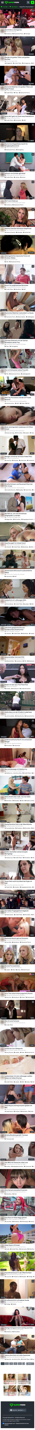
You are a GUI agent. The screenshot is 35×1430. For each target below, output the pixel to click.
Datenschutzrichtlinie (21, 1419)
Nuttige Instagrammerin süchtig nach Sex (19, 1328)
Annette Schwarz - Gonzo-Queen (15, 488)
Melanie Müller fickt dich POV (14, 657)
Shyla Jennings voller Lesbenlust (15, 431)
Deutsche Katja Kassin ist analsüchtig (16, 1109)
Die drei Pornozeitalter (12, 966)
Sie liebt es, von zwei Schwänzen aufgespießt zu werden (16, 514)
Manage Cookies (12, 1421)
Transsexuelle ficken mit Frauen (15, 1137)
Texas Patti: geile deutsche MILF (15, 885)
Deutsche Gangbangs (12, 147)
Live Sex (5, 7)
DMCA (17, 1421)
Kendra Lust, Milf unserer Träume (15, 855)
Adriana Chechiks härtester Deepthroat (18, 228)
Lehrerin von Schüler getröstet (15, 173)
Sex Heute (15, 7)
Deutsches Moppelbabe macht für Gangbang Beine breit (16, 145)
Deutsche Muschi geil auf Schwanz (16, 938)
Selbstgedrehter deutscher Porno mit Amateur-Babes (17, 257)
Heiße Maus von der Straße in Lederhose (18, 712)
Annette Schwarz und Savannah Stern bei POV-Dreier (18, 485)
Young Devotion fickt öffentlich (14, 826)
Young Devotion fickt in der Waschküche (18, 824)
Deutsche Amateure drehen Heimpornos (16, 315)
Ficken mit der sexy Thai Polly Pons (16, 685)
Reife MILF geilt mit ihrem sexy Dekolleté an (19, 116)
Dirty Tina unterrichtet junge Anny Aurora (18, 993)
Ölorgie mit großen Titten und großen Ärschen (17, 58)
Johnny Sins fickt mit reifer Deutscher (17, 1355)
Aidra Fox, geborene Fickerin (13, 743)
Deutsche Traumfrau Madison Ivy (15, 771)
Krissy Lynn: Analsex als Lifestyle (15, 574)
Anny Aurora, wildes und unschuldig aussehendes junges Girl (16, 1050)
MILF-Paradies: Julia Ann (13, 631)
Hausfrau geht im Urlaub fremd (15, 543)
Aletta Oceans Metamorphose (14, 912)
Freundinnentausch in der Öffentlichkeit (18, 1273)
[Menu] (2, 2)
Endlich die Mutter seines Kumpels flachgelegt (16, 853)
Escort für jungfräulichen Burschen (16, 285)
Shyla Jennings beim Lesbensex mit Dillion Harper (19, 428)
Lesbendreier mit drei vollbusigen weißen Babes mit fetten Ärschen (18, 1077)
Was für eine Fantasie (12, 1021)
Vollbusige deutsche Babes (13, 90)
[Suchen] (28, 2)
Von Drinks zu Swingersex (13, 30)
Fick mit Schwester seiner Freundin (16, 370)
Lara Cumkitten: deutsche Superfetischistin (16, 714)
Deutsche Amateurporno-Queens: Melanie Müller (16, 659)
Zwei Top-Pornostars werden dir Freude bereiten (18, 398)
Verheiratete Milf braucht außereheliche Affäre (18, 572)
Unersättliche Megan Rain (13, 517)
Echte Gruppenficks (11, 61)
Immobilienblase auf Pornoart (14, 1302)
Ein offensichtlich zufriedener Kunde (17, 1300)
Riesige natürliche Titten (13, 118)
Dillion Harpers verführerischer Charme (16, 1023)
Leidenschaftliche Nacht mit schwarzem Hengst (18, 741)
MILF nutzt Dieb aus (11, 201)
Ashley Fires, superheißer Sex (14, 798)
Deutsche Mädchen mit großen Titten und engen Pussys (19, 88)
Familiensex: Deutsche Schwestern (16, 372)
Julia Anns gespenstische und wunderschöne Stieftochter (15, 629)
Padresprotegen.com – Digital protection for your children (16, 1424)
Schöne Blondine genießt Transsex (16, 1135)
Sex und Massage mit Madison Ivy (16, 769)
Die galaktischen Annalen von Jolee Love (16, 1164)
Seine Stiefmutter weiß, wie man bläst (17, 797)
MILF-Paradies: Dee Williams (13, 967)
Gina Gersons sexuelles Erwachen (16, 1190)
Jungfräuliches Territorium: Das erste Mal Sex (16, 287)
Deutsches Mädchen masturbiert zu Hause (19, 313)
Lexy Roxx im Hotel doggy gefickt (16, 1218)
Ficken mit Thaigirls (11, 686)
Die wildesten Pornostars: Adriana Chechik (16, 230)
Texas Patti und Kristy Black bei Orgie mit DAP (18, 882)
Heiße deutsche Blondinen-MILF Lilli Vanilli (16, 545)
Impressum (12, 1419)
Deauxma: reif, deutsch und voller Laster (16, 1357)
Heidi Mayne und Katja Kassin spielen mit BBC (18, 1106)
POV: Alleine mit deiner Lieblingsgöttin (16, 401)
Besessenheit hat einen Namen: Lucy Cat (16, 1274)
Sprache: (17, 1410)
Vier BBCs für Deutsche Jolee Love (16, 1162)
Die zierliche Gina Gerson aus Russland (16, 1192)
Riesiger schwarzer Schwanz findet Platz (18, 457)
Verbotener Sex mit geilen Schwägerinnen (16, 344)
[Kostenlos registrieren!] (32, 2)
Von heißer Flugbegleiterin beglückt (17, 911)
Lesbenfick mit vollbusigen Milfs (15, 600)
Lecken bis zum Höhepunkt (14, 1049)
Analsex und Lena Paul (12, 458)
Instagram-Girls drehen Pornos (14, 1329)
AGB (8, 1419)
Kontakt (4, 1419)
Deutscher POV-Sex (11, 259)
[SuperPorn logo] (12, 3)
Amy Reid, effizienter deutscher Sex (16, 940)
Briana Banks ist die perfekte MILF (15, 602)
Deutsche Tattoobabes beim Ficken (15, 202)
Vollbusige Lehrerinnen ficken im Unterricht (16, 175)
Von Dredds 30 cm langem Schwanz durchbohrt (16, 1247)
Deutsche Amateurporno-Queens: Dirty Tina (16, 995)
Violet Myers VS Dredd (12, 1245)
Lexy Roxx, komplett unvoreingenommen (16, 1219)
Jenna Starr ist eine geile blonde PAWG (16, 1080)
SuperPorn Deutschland (26, 7)
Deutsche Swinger (11, 31)
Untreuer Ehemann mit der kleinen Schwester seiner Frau (16, 341)
